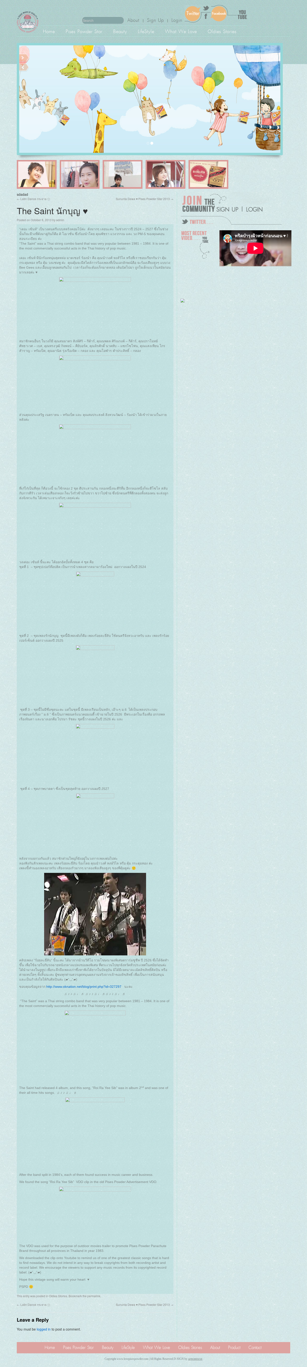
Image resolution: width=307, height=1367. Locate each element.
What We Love (181, 31)
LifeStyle (146, 31)
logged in (44, 1329)
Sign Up (155, 20)
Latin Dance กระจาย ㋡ (33, 199)
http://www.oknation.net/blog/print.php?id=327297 (83, 986)
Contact (254, 1347)
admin (60, 220)
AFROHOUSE (195, 1359)
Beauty (120, 31)
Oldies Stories (222, 31)
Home (49, 31)
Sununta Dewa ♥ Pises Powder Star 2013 (144, 199)
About (133, 20)
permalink (93, 1296)
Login (176, 20)
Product (234, 1347)
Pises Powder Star (84, 31)
